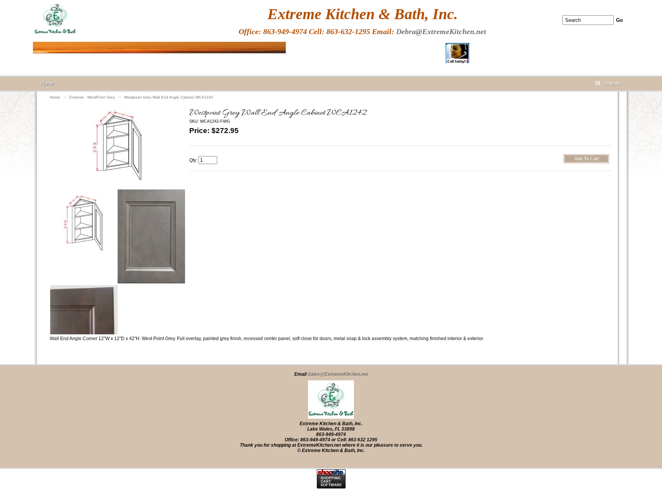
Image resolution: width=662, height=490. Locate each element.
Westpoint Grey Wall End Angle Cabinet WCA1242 (168, 97)
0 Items (612, 85)
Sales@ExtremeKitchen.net (338, 374)
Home (55, 97)
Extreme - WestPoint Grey (92, 97)
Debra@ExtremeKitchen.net (441, 31)
